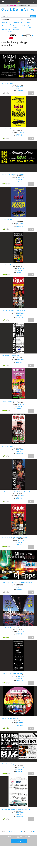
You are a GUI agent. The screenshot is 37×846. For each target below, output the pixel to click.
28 (20, 359)
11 (20, 268)
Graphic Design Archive (17, 9)
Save (12, 37)
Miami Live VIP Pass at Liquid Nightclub (13, 174)
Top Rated (29, 26)
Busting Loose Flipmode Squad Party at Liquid (14, 537)
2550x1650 (19, 90)
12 (20, 132)
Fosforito (19, 88)
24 (20, 495)
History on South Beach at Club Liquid (12, 673)
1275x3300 (19, 317)
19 (20, 223)
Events (9, 25)
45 (11, 831)
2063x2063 (19, 725)
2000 (22, 87)
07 (18, 87)
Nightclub (4, 22)
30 (20, 314)
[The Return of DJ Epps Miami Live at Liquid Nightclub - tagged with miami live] (18, 565)
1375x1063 (19, 589)
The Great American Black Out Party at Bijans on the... (17, 492)
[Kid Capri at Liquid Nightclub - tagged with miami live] (18, 383)
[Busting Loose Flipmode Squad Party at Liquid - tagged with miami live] (18, 519)
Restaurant (5, 29)
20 (20, 87)
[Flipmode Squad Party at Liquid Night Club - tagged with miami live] (18, 292)
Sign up (19, 841)
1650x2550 (19, 816)
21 (20, 404)
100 (14, 831)
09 (18, 268)
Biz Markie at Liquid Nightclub (10, 355)
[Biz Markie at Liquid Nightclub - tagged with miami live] (18, 338)
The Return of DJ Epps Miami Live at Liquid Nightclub (17, 582)
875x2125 (19, 408)
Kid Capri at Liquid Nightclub (10, 401)
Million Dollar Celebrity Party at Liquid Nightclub (16, 809)
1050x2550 (19, 453)
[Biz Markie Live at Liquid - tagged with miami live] (18, 746)
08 (18, 314)
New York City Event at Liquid (10, 628)
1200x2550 (19, 136)
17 (20, 813)
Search (33, 16)
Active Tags (23, 25)
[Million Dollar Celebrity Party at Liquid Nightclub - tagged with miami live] (18, 791)
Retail (3, 25)
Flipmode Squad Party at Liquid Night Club (14, 310)
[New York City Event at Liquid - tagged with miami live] (18, 610)
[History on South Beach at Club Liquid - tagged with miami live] (18, 655)
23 (20, 586)
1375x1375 (19, 635)
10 (18, 495)
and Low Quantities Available (18, 5)
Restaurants (16, 29)
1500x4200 (19, 680)
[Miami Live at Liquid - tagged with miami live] (18, 65)
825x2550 (19, 272)
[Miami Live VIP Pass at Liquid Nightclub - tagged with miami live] (18, 156)
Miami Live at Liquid (7, 83)
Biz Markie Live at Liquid (9, 764)
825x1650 (19, 544)
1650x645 (19, 181)
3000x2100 (19, 771)
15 (20, 450)
